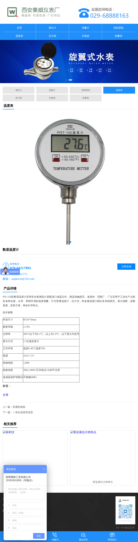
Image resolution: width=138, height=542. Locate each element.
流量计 (85, 27)
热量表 (118, 36)
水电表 (85, 36)
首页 (19, 27)
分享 (5, 394)
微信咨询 (83, 539)
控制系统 (119, 27)
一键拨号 (54, 539)
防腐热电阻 (19, 407)
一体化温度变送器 (23, 412)
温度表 (19, 36)
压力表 (52, 36)
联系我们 (112, 539)
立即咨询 (126, 266)
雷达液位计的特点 (103, 482)
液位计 (52, 27)
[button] (66, 80)
